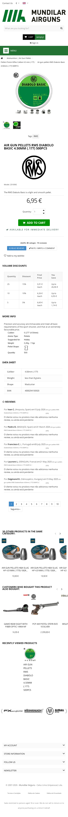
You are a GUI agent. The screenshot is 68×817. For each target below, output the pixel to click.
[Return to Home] (2, 58)
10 (57, 504)
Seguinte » (15, 509)
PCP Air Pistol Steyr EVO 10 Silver (45, 625)
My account (10, 745)
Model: (7, 184)
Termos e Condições (14, 793)
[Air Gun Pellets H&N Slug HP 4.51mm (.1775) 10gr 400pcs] (15, 552)
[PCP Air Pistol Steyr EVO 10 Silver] (45, 608)
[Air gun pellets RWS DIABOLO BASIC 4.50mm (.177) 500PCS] (7, 125)
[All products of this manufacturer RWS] (34, 167)
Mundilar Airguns (27, 785)
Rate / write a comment (43, 248)
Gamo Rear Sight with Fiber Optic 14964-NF (16, 625)
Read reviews (17, 248)
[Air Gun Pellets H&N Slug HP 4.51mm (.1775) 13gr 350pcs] (44, 552)
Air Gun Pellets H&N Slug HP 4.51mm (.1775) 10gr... (15, 569)
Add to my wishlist (15, 255)
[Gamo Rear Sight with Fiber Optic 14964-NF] (16, 608)
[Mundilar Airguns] (34, 16)
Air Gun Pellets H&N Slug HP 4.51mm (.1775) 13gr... (44, 569)
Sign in (35, 42)
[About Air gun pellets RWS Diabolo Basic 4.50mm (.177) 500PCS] (30, 654)
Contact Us (7, 3)
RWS (36, 136)
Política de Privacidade (54, 793)
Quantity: (27, 211)
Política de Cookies (34, 793)
